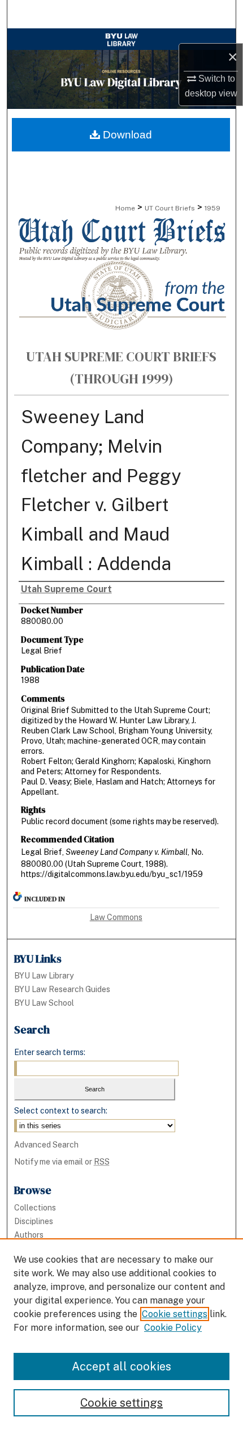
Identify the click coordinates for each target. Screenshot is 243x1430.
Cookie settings (174, 1314)
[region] (121, 1334)
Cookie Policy (173, 1327)
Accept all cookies (121, 1366)
